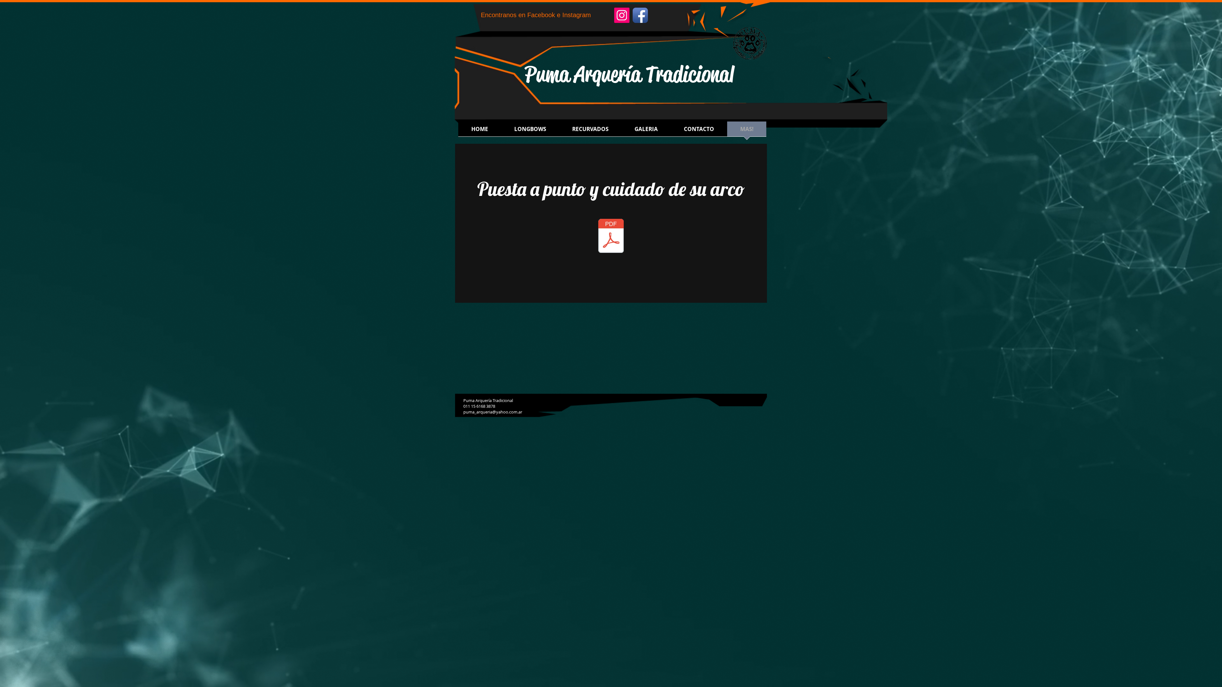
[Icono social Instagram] (621, 15)
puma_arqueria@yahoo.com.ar (492, 412)
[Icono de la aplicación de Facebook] (640, 15)
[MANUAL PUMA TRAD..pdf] (611, 236)
